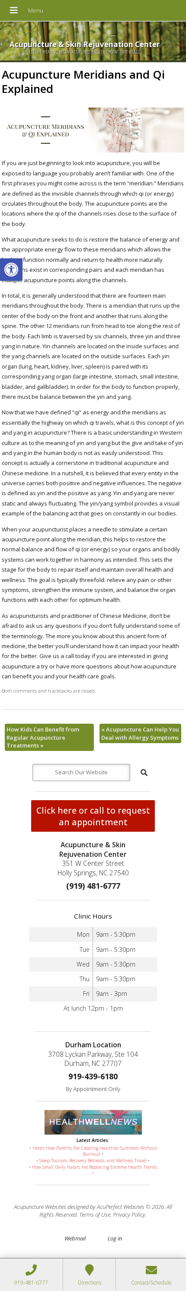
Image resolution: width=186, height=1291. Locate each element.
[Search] (144, 772)
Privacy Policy (129, 1214)
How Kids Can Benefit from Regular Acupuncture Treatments (42, 737)
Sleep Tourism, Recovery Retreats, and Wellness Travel (93, 1160)
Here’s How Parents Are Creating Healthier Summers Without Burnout (94, 1151)
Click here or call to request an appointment (93, 816)
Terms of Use (94, 1214)
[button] (11, 269)
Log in (115, 1238)
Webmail (75, 1238)
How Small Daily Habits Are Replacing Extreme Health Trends (94, 1167)
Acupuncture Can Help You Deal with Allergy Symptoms (140, 733)
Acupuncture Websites (40, 1207)
